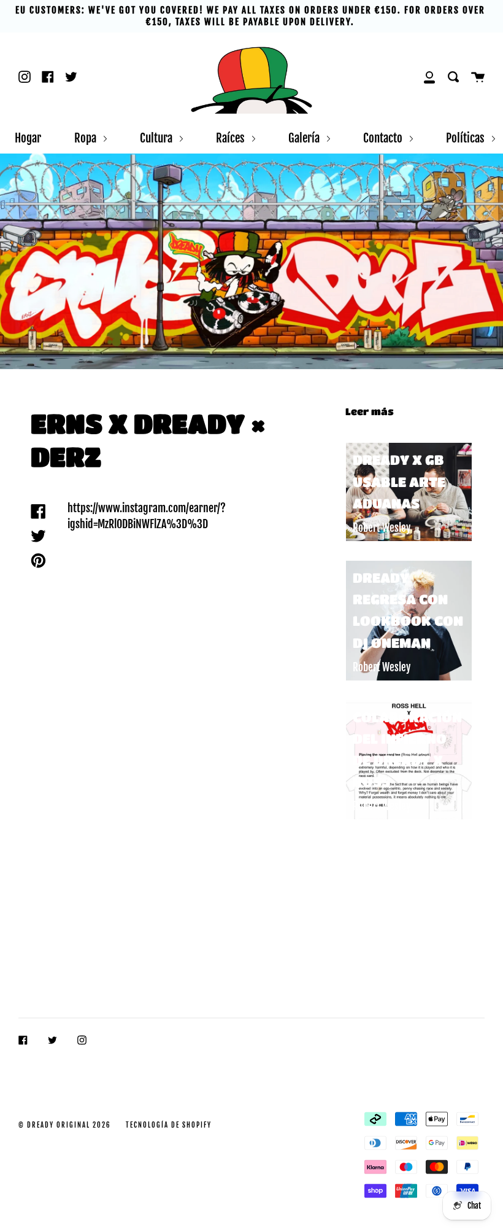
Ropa (86, 138)
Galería (305, 138)
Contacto (384, 138)
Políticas (466, 138)
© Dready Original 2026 (64, 1125)
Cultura (157, 138)
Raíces (231, 138)
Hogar (28, 138)
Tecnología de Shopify (169, 1125)
